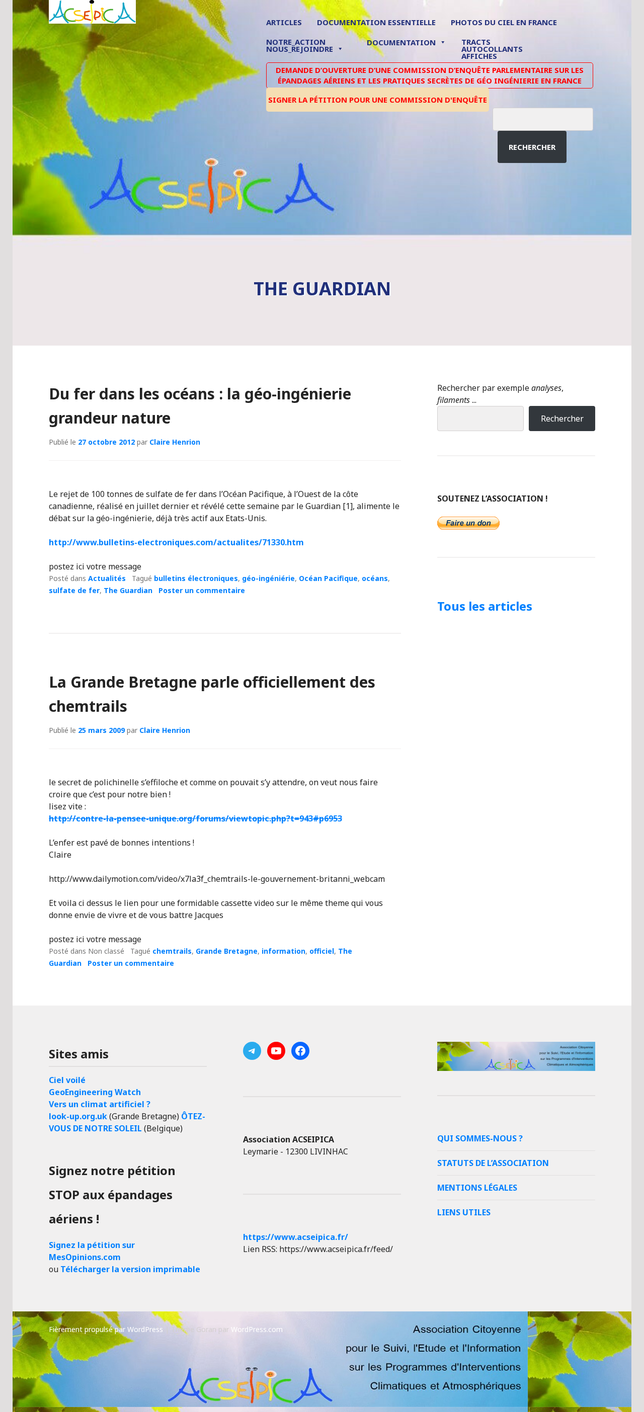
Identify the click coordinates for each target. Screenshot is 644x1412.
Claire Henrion (174, 442)
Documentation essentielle (376, 22)
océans (375, 578)
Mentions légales (477, 1187)
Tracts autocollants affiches (492, 48)
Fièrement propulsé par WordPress (106, 1329)
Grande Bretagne (227, 951)
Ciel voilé (67, 1080)
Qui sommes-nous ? (480, 1138)
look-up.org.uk (78, 1116)
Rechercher (532, 147)
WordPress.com (257, 1329)
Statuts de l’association (493, 1163)
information (283, 951)
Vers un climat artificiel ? (99, 1104)
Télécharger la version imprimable (130, 1269)
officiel (321, 951)
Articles (284, 22)
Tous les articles (484, 606)
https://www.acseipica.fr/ (295, 1236)
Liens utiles (464, 1212)
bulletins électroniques (196, 578)
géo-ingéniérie (268, 578)
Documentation (401, 42)
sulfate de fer (74, 590)
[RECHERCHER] (550, 118)
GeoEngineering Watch (95, 1092)
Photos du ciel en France (504, 22)
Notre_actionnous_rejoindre (299, 46)
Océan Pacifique (328, 578)
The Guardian (128, 590)
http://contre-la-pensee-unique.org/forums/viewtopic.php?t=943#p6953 (195, 818)
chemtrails (172, 951)
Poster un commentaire (201, 590)
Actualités (107, 578)
